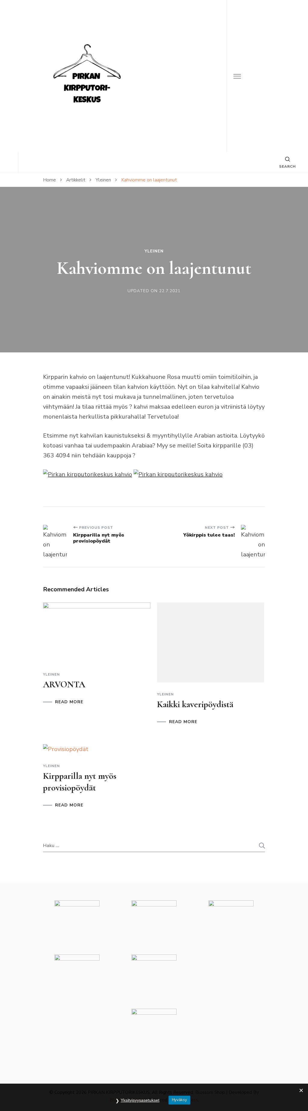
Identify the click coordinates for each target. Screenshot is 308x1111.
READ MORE (69, 702)
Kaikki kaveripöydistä (195, 704)
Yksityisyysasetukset (140, 1100)
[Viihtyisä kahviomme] (87, 474)
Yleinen (154, 251)
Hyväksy (179, 1099)
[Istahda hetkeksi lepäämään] (178, 474)
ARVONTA (64, 684)
